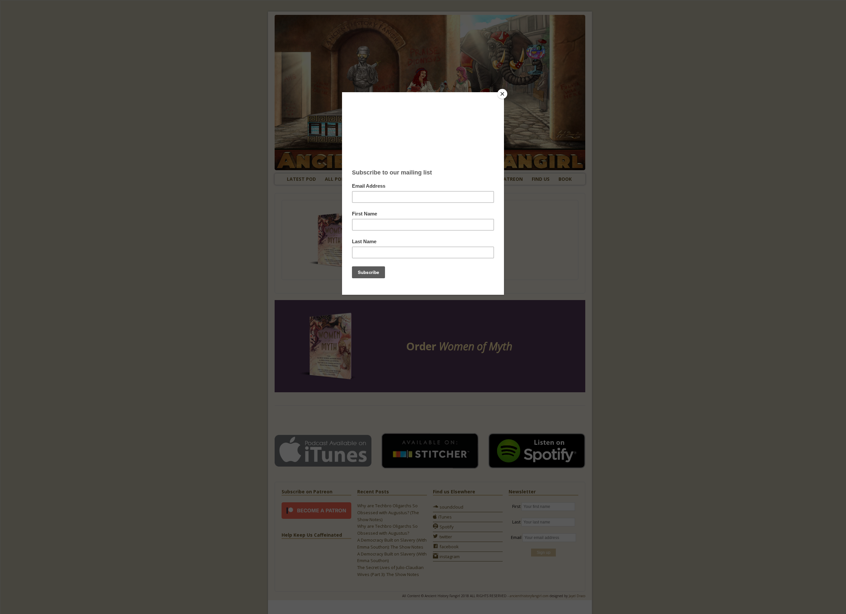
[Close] (502, 94)
